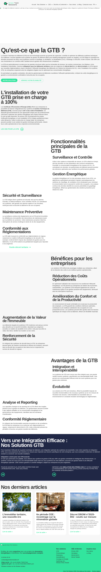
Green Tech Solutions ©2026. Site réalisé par (77, 571)
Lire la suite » (8, 531)
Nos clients (72, 4)
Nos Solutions (41, 4)
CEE (49, 4)
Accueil (34, 4)
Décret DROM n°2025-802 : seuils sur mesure (83, 515)
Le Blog (79, 4)
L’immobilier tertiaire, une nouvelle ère (14, 515)
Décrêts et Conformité (60, 4)
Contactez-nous (87, 4)
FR (94, 4)
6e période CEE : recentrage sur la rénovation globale (46, 517)
